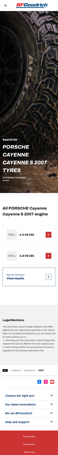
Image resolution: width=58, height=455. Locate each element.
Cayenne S (29, 370)
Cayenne (16, 370)
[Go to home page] (32, 5)
